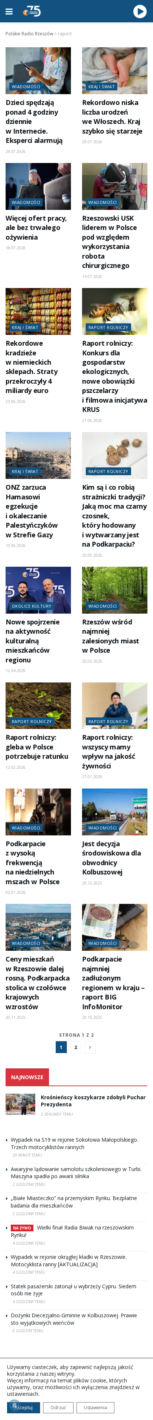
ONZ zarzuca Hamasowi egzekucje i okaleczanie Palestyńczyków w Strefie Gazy (32, 511)
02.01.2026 (16, 892)
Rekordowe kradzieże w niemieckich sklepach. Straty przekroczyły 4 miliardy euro (31, 367)
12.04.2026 (16, 670)
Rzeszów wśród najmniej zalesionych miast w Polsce (110, 636)
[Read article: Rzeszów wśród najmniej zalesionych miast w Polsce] (114, 590)
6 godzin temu (28, 1330)
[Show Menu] (9, 11)
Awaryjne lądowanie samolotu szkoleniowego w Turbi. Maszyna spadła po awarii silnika (76, 1172)
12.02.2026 (16, 767)
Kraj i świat (101, 86)
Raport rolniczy (108, 327)
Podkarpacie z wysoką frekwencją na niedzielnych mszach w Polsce (33, 862)
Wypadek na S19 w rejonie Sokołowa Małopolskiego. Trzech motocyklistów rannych (74, 1143)
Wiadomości (26, 86)
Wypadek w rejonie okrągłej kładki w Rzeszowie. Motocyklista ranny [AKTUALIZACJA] (69, 1260)
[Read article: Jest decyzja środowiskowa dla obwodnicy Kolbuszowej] (114, 812)
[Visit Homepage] (32, 11)
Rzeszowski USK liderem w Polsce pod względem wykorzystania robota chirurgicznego (109, 242)
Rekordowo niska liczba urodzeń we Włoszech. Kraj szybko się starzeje (112, 116)
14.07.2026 (92, 276)
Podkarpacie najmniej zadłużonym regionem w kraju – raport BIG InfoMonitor (113, 982)
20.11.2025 (16, 1017)
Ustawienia (95, 1407)
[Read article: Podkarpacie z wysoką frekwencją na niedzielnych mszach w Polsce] (38, 812)
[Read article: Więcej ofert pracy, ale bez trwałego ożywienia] (38, 186)
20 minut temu (27, 1155)
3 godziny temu (29, 1213)
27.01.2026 (92, 776)
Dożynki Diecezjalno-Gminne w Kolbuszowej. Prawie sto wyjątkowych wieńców (74, 1319)
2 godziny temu (29, 1184)
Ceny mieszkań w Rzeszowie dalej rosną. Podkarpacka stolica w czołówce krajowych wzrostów (37, 982)
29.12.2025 (92, 883)
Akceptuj (23, 1407)
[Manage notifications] (14, 1405)
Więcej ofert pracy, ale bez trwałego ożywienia (36, 228)
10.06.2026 (16, 545)
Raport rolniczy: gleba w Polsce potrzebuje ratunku (37, 747)
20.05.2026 (92, 555)
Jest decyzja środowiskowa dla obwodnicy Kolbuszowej (111, 857)
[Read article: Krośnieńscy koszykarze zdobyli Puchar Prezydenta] (20, 1104)
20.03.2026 (92, 661)
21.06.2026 (92, 420)
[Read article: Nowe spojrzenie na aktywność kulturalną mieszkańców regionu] (38, 590)
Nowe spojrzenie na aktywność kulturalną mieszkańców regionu (33, 640)
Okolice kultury (32, 606)
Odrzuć (58, 1407)
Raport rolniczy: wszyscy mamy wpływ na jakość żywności (108, 751)
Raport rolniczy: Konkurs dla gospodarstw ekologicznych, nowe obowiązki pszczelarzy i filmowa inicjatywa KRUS (114, 376)
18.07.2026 (16, 247)
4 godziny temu (29, 1243)
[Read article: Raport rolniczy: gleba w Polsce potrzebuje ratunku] (38, 705)
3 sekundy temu (57, 1114)
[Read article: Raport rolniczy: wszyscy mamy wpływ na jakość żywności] (114, 705)
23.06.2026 (16, 401)
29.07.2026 (16, 151)
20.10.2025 (92, 1017)
